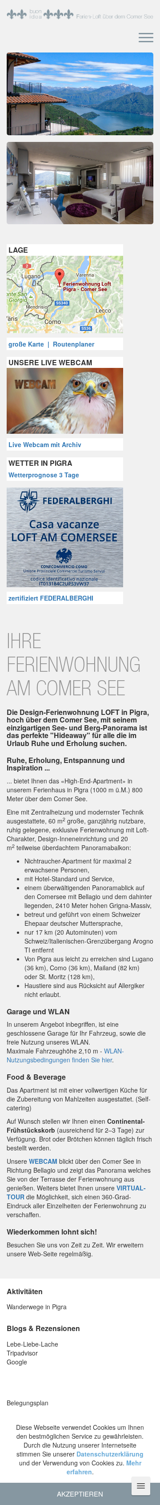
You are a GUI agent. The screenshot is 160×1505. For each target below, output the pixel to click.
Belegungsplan (27, 1402)
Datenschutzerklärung (110, 1453)
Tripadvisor (22, 1352)
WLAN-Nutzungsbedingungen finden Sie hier (65, 1055)
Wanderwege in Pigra (37, 1306)
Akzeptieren (80, 1493)
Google (17, 1361)
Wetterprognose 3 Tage (43, 474)
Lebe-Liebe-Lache (32, 1344)
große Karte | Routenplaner (51, 343)
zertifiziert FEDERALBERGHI (50, 597)
